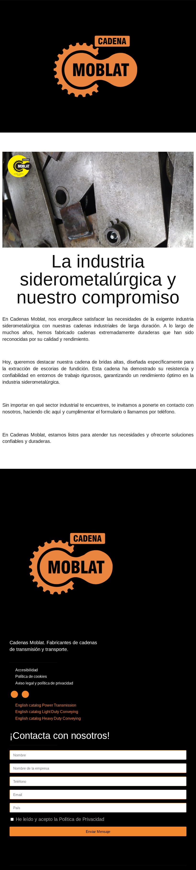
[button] (14, 66)
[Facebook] (14, 694)
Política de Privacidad (81, 819)
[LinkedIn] (25, 694)
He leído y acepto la (60, 819)
